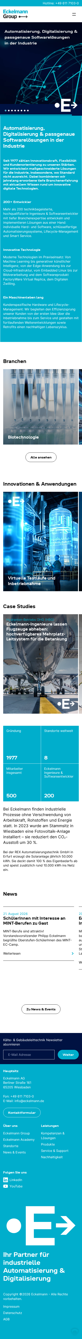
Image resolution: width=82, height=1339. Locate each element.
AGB (6, 1319)
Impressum (11, 1306)
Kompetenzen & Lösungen (52, 1135)
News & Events (14, 1152)
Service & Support (54, 1151)
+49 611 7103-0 (67, 3)
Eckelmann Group (16, 1133)
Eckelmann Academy (19, 1140)
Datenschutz (12, 1313)
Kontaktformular (22, 1112)
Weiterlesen (11, 953)
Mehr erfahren (17, 105)
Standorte (10, 1146)
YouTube (16, 1186)
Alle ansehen (41, 457)
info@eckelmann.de (29, 1101)
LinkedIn (16, 1180)
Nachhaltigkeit (52, 1157)
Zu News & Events (41, 1009)
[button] (75, 1332)
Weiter (68, 1054)
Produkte (48, 1144)
